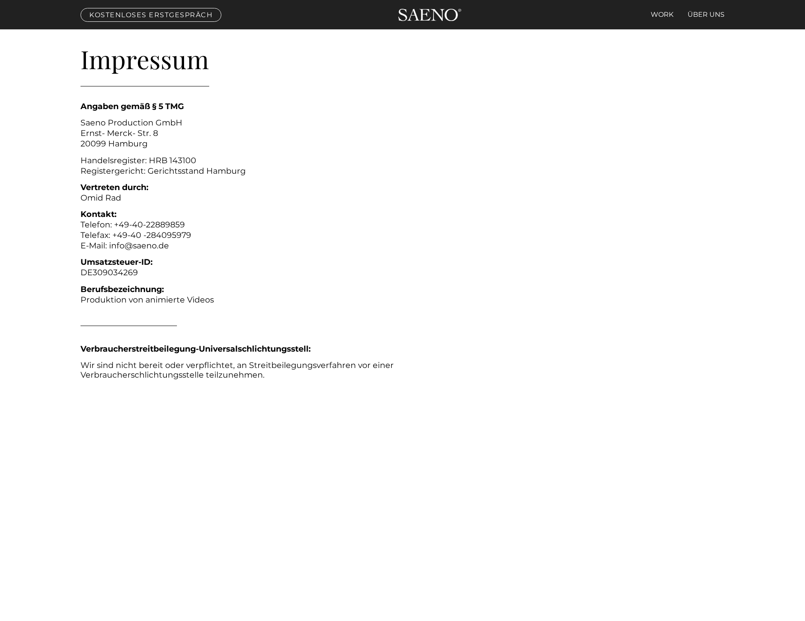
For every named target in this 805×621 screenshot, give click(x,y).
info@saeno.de (139, 245)
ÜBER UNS (706, 14)
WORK (662, 14)
